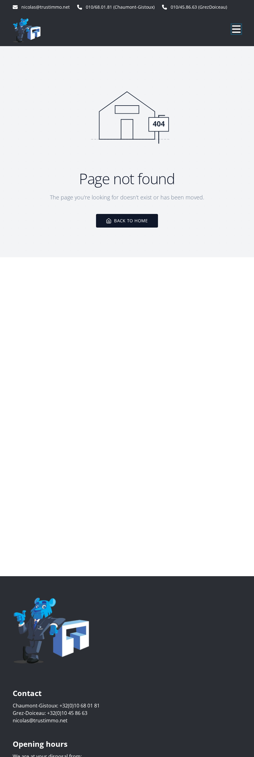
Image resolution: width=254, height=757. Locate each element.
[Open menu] (236, 29)
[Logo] (42, 30)
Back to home (131, 221)
